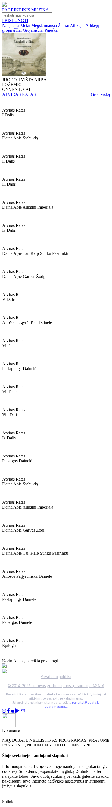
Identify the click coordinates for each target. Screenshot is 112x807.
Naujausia (10, 25)
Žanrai (63, 25)
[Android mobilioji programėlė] (17, 710)
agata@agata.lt (56, 706)
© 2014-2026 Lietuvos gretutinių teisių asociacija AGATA (56, 685)
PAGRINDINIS (16, 10)
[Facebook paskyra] (8, 710)
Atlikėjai (77, 25)
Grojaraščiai (33, 30)
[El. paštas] (23, 710)
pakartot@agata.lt (85, 702)
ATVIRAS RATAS (19, 94)
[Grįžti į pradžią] (4, 5)
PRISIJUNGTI (15, 20)
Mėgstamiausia (44, 25)
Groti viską (100, 94)
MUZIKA (40, 10)
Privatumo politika (56, 676)
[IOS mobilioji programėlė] (12, 710)
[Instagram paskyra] (4, 710)
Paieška (51, 30)
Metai (25, 25)
